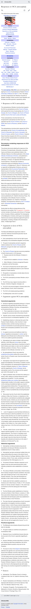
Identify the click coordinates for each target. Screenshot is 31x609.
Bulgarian (13, 42)
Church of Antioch (15, 121)
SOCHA (16, 74)
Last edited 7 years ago (9, 595)
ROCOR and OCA (10, 34)
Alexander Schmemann (11, 203)
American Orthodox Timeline (10, 27)
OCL (5, 72)
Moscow (14, 44)
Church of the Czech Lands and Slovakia (15, 115)
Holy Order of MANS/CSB (10, 83)
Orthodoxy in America (10, 15)
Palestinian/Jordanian (10, 53)
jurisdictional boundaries (7, 354)
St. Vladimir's (15, 65)
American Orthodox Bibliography (10, 29)
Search (29, 2)
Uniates (3, 325)
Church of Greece (19, 134)
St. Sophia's (15, 63)
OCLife (17, 72)
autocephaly (6, 90)
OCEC (14, 70)
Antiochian (7, 42)
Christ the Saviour (6, 60)
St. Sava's (15, 61)
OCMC (9, 72)
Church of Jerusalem (19, 132)
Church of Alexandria (6, 132)
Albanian (5, 49)
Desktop (8, 607)
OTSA (7, 74)
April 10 (17, 93)
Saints (5, 38)
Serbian (12, 45)
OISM (3, 74)
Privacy (2, 607)
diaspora (17, 549)
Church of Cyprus (5, 134)
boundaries (19, 405)
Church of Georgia (17, 368)
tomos (8, 92)
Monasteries (10, 56)
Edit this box (9, 87)
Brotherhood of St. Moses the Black (10, 79)
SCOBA (11, 74)
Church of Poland (24, 113)
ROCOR (8, 45)
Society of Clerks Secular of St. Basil (10, 84)
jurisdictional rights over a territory (9, 380)
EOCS (7, 70)
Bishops (10, 38)
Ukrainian (12, 51)
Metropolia (4, 247)
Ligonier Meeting (10, 33)
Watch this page (24, 10)
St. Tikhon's (15, 60)
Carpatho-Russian (12, 49)
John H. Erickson (25, 201)
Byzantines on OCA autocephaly (10, 31)
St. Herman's (6, 65)
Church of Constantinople (18, 130)
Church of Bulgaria (12, 113)
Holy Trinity (6, 63)
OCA (5, 44)
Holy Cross (6, 61)
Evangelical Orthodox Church (10, 81)
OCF (2, 72)
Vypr (18, 595)
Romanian (9, 44)
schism (21, 334)
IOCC (11, 70)
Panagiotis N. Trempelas (23, 210)
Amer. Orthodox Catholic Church (10, 78)
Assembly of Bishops (10, 69)
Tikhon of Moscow (22, 366)
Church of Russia (23, 109)
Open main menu (2, 2)
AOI (4, 70)
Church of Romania (12, 123)
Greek (7, 51)
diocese (20, 259)
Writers (14, 38)
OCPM (13, 72)
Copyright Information (18, 603)
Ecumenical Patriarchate (9, 48)
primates (5, 178)
